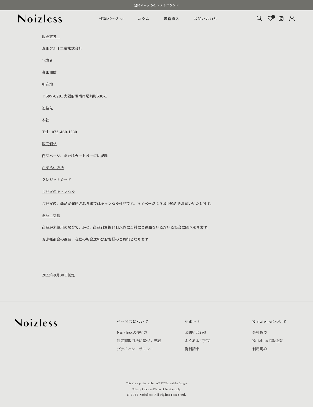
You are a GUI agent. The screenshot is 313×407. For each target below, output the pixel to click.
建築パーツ (109, 18)
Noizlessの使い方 (132, 332)
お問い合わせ (205, 18)
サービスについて (132, 321)
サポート (192, 321)
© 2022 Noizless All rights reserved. (156, 394)
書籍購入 (171, 18)
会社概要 (259, 332)
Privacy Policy (140, 389)
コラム (143, 18)
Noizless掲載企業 (267, 340)
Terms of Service (163, 389)
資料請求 (192, 348)
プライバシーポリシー (135, 348)
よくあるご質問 (197, 340)
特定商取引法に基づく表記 (139, 340)
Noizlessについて (269, 321)
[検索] (259, 18)
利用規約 (259, 348)
